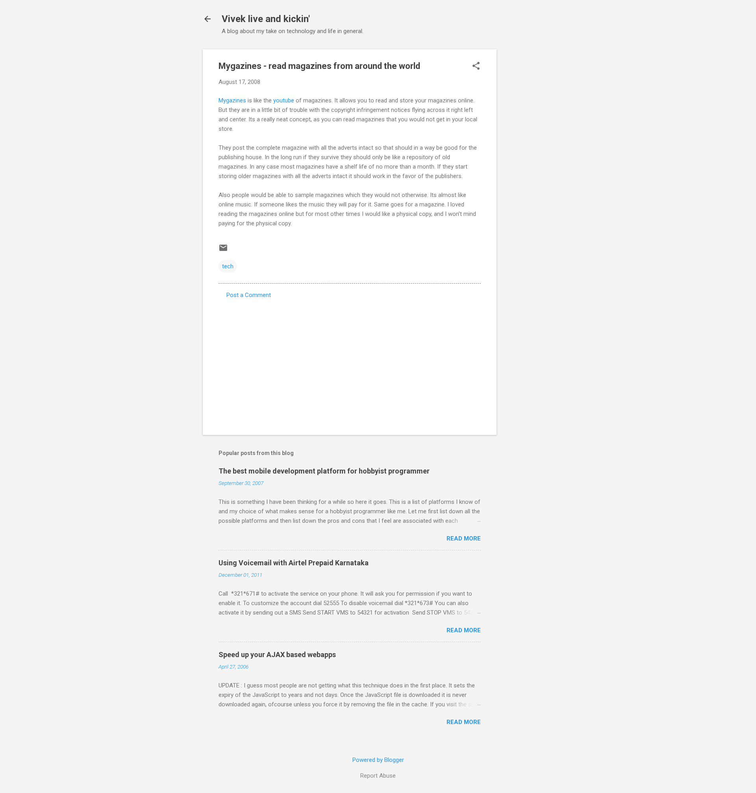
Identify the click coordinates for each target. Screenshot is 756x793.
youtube (283, 100)
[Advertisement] (528, 167)
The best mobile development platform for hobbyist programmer (324, 471)
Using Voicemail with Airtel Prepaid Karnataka (294, 563)
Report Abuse (378, 775)
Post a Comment (248, 295)
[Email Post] (223, 250)
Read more (464, 538)
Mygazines (232, 100)
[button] (476, 66)
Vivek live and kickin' (266, 18)
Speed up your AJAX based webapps (277, 654)
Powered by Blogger (378, 759)
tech (227, 266)
